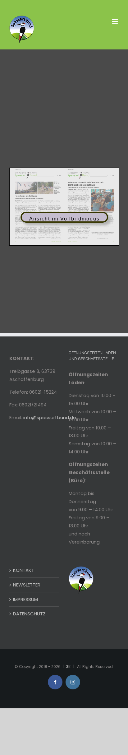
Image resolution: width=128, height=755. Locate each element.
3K (68, 666)
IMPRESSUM (25, 599)
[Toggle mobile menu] (115, 21)
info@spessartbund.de (49, 417)
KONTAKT (23, 570)
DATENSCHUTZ (29, 613)
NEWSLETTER (26, 584)
